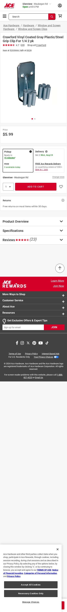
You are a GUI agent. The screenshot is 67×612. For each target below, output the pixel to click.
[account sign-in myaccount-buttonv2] (60, 5)
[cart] (61, 16)
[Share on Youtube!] (40, 343)
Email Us (39, 377)
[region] (31, 578)
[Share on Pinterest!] (34, 343)
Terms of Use (15, 354)
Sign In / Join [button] (41, 170)
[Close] (57, 549)
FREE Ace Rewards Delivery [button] (48, 164)
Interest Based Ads (50, 354)
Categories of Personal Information (40, 573)
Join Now (58, 286)
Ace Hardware (11, 25)
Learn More (57, 280)
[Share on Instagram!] (22, 343)
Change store (58, 177)
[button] (33, 84)
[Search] (51, 16)
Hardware (29, 25)
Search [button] (16, 16)
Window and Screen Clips (32, 29)
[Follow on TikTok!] (47, 343)
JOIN (54, 327)
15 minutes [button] (9, 158)
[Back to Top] (59, 268)
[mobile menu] (5, 16)
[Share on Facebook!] (17, 343)
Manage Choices (30, 602)
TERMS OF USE (44, 570)
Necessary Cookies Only (30, 593)
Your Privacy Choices (43, 357)
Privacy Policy (31, 354)
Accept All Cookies (31, 585)
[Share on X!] (28, 343)
